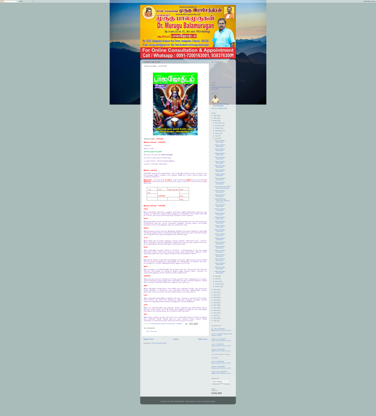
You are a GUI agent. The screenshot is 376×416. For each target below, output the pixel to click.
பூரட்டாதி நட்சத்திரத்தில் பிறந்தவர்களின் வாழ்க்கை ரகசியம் (221, 329)
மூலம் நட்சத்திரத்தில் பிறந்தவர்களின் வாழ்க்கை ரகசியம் (221, 334)
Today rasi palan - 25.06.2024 (220, 166)
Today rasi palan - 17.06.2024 (220, 209)
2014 (215, 313)
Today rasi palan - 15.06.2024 (220, 218)
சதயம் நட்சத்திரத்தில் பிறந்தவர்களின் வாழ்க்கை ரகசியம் (221, 344)
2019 (215, 300)
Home (175, 339)
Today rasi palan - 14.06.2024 (220, 222)
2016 (215, 308)
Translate (227, 384)
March (217, 281)
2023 (215, 289)
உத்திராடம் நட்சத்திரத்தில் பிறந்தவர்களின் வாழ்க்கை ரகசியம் (221, 339)
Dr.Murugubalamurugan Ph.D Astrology (221, 105)
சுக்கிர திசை (215, 358)
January (218, 286)
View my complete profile (219, 108)
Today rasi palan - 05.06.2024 (220, 259)
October (218, 128)
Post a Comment (151, 331)
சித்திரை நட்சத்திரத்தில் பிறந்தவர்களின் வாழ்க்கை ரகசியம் (221, 367)
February (218, 284)
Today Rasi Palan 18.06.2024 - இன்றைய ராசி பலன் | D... (222, 200)
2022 (215, 292)
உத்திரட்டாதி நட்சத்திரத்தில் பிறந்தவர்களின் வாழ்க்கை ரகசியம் (221, 372)
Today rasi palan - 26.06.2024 (220, 162)
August (217, 133)
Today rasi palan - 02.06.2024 (220, 272)
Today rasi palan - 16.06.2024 (220, 213)
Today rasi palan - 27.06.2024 (220, 158)
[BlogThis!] (192, 324)
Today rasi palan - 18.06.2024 (220, 205)
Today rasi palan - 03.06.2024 (220, 267)
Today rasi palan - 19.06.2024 (220, 195)
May (216, 276)
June (217, 138)
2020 (215, 297)
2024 (215, 120)
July (216, 136)
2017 (215, 305)
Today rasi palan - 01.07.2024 (220, 141)
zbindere (199, 401)
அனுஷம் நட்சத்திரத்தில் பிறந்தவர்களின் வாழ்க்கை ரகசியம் (221, 350)
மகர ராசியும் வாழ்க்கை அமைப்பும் (220, 354)
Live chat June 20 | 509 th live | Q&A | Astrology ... (223, 187)
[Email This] (190, 324)
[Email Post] (186, 323)
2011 (215, 320)
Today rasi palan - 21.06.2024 (220, 183)
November (218, 125)
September (218, 130)
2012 (215, 318)
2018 (215, 302)
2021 (215, 295)
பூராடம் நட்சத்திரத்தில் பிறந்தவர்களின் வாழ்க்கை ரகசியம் (221, 362)
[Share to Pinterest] (197, 324)
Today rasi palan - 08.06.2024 (220, 247)
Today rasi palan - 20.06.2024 (220, 191)
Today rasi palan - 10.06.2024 (220, 238)
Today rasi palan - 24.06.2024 (220, 170)
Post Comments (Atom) (159, 343)
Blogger (213, 401)
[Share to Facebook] (195, 324)
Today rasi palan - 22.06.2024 (220, 179)
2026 (215, 115)
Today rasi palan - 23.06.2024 (220, 174)
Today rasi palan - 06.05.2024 (220, 255)
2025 (215, 118)
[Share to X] (193, 324)
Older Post (202, 339)
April (216, 278)
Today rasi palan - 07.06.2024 (220, 251)
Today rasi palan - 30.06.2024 (220, 145)
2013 (215, 315)
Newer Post (148, 339)
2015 (215, 310)
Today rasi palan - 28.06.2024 (220, 154)
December (218, 123)
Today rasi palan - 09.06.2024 (220, 243)
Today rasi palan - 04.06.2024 (220, 263)
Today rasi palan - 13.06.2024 (220, 226)
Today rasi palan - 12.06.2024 (220, 230)
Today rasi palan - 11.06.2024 (220, 234)
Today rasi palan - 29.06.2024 (220, 149)
